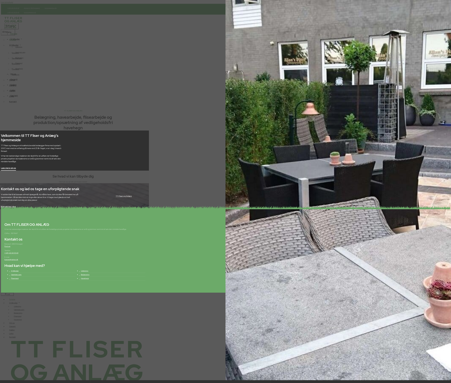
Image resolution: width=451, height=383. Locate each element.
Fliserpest (15, 278)
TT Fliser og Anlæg (124, 196)
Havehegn (85, 278)
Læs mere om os (8, 168)
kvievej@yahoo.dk (11, 260)
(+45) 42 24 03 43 (11, 253)
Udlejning (84, 271)
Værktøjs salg (16, 275)
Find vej (7, 246)
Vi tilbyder (15, 271)
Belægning (85, 275)
